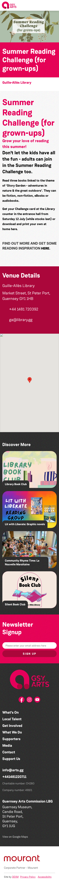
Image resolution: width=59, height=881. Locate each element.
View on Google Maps (15, 837)
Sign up (29, 654)
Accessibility (45, 876)
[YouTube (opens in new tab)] (37, 700)
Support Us (11, 758)
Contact (8, 752)
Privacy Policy (28, 876)
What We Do (12, 732)
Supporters (11, 739)
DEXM (15, 876)
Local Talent (12, 719)
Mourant (33, 868)
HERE (45, 248)
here (14, 229)
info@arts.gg (12, 770)
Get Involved (12, 725)
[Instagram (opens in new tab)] (30, 700)
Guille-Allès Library (16, 82)
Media (7, 745)
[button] (54, 5)
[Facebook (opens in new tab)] (22, 700)
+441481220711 (14, 776)
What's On (10, 712)
